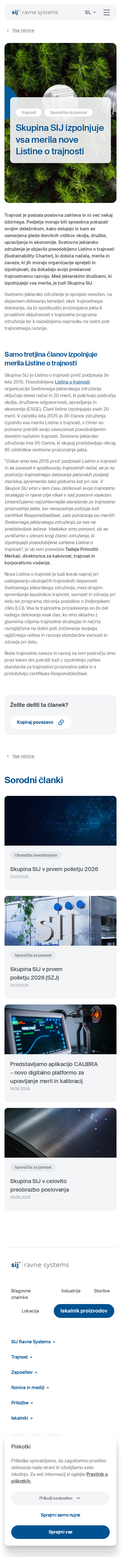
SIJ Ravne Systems (31, 1342)
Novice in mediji (27, 1388)
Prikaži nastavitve (55, 1498)
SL (88, 12)
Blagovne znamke (21, 1294)
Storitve (102, 1291)
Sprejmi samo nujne (60, 1515)
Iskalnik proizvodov (83, 1310)
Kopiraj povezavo (35, 722)
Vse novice (23, 30)
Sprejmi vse (60, 1532)
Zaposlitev (22, 1372)
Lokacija (30, 1311)
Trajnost (19, 1357)
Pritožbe (19, 1403)
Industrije (70, 1291)
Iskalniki (19, 1418)
